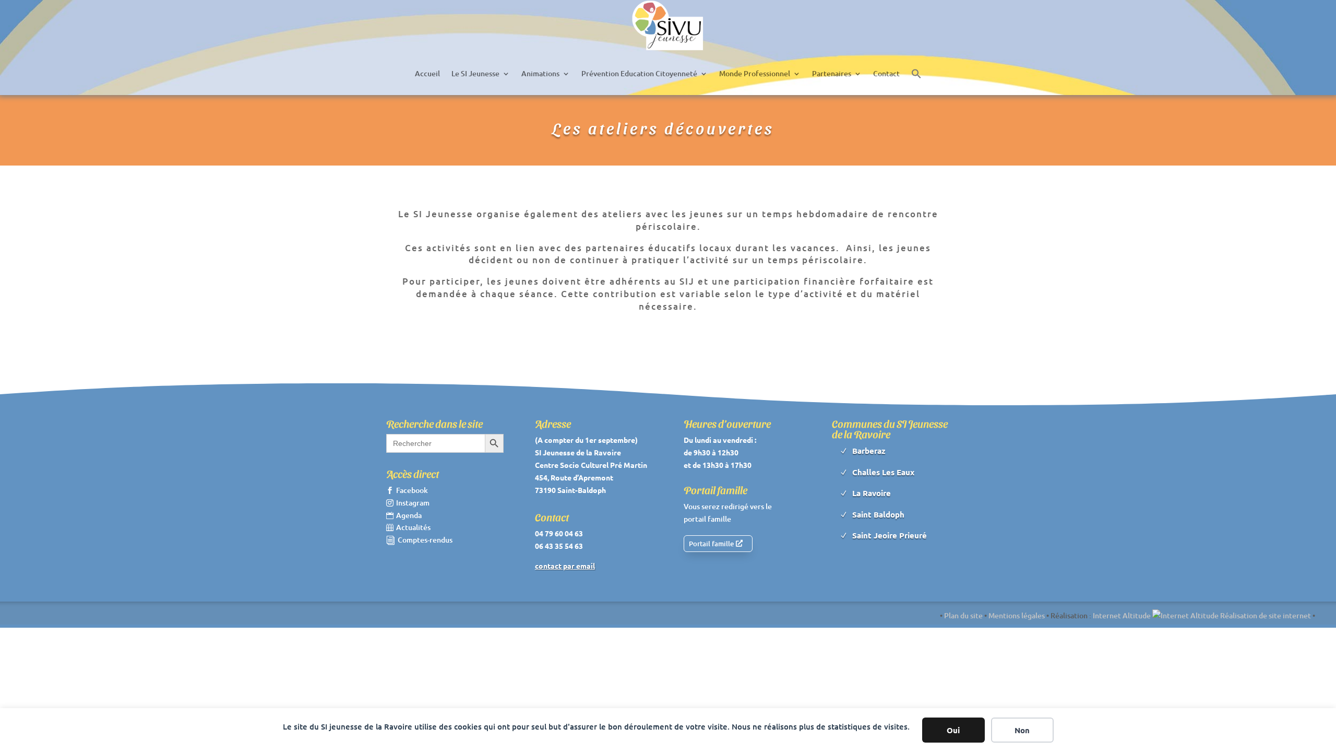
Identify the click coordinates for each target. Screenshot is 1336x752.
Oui (953, 730)
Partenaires (831, 73)
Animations (540, 73)
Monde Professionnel (754, 73)
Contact (886, 73)
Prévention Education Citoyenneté (639, 73)
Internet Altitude (1122, 615)
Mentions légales (1016, 615)
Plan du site (963, 615)
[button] (916, 73)
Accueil (427, 73)
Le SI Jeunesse (475, 73)
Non (1022, 730)
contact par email (565, 565)
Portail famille (711, 543)
